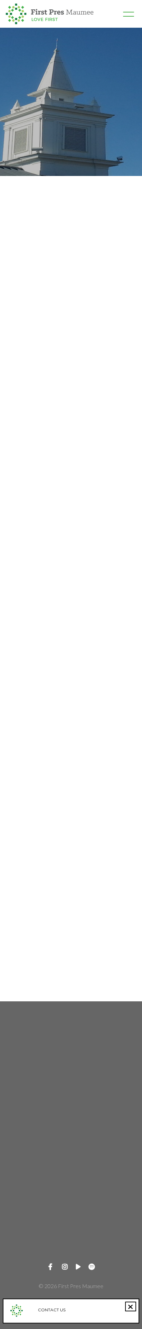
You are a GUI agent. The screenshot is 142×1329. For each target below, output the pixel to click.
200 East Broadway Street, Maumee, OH (71, 1195)
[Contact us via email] (71, 1039)
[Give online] (71, 1216)
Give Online (70, 1254)
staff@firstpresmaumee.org (71, 1078)
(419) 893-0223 (71, 1137)
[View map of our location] (71, 1157)
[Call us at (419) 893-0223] (71, 1098)
